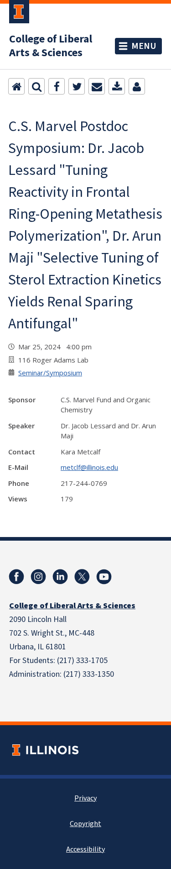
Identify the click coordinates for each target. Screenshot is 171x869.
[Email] (96, 86)
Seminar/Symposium (50, 372)
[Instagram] (38, 577)
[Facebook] (56, 86)
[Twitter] (76, 86)
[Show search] (36, 86)
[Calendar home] (16, 86)
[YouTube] (104, 577)
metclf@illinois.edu (89, 467)
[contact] (137, 86)
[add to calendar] (117, 86)
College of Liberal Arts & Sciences (50, 46)
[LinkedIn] (60, 577)
